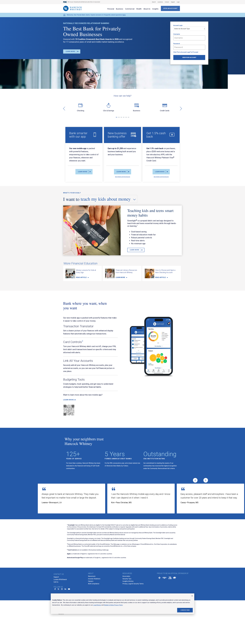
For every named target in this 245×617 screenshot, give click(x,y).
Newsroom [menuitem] (91, 576)
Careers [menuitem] (90, 581)
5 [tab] (126, 118)
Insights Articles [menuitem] (128, 581)
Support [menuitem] (56, 577)
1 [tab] (117, 118)
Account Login (178, 25)
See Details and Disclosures (122, 176)
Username (176, 34)
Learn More (68, 400)
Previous (65, 108)
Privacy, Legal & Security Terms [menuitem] (133, 584)
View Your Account (189, 57)
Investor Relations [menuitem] (94, 579)
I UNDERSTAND (185, 610)
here (124, 15)
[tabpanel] (81, 108)
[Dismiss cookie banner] (192, 596)
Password (176, 43)
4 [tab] (124, 118)
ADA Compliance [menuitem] (93, 584)
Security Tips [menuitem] (126, 579)
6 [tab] (129, 118)
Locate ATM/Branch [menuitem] (60, 579)
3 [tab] (121, 118)
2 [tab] (119, 118)
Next (180, 108)
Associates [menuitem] (126, 576)
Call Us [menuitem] (56, 582)
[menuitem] (153, 2)
